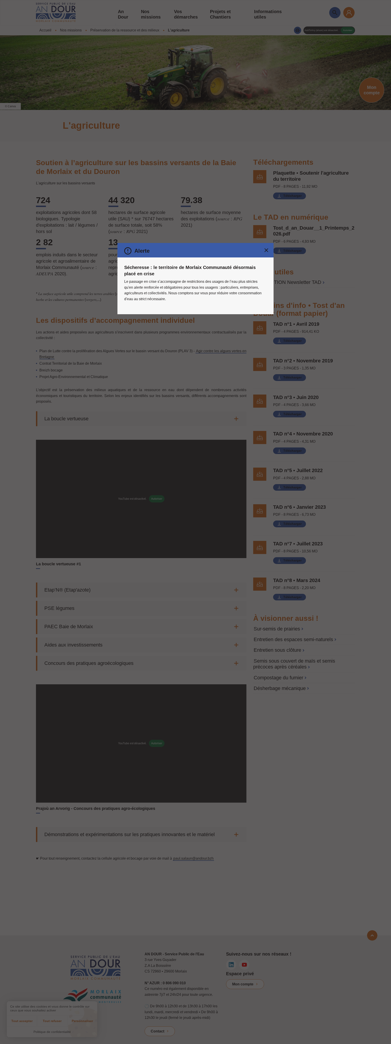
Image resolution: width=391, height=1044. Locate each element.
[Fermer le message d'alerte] (266, 250)
